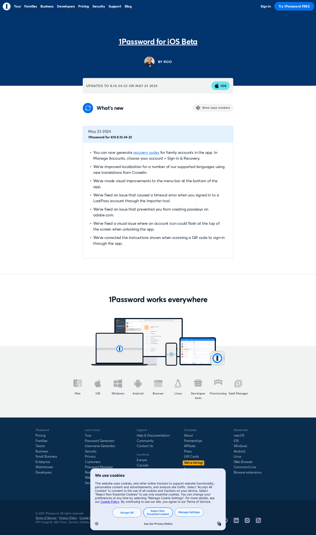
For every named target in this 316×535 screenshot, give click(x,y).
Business (41, 451)
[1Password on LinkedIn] (236, 522)
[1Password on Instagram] (247, 522)
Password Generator (99, 441)
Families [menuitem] (30, 6)
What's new (110, 108)
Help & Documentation (153, 435)
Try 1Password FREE (294, 6)
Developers (43, 472)
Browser (158, 393)
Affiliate (189, 446)
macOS (239, 435)
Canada (143, 465)
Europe (142, 460)
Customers (92, 462)
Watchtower (44, 467)
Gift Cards (191, 456)
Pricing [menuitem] (83, 6)
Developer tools (198, 395)
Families (41, 441)
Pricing (40, 435)
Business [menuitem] (47, 6)
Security (91, 451)
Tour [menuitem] (17, 6)
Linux (178, 393)
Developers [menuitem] (66, 6)
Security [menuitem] (98, 6)
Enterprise (42, 462)
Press (188, 451)
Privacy (90, 456)
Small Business (46, 456)
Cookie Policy (88, 518)
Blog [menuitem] (128, 6)
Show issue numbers (216, 108)
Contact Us (145, 446)
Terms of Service (45, 518)
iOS (223, 86)
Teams (40, 446)
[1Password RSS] (258, 522)
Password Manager (99, 467)
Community (145, 441)
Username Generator (100, 446)
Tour (88, 435)
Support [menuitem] (115, 6)
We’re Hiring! (193, 463)
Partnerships (193, 441)
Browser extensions (248, 472)
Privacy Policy (68, 518)
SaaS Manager (238, 393)
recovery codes (146, 152)
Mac (78, 393)
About (188, 435)
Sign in (266, 6)
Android (138, 393)
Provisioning (218, 393)
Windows (118, 393)
